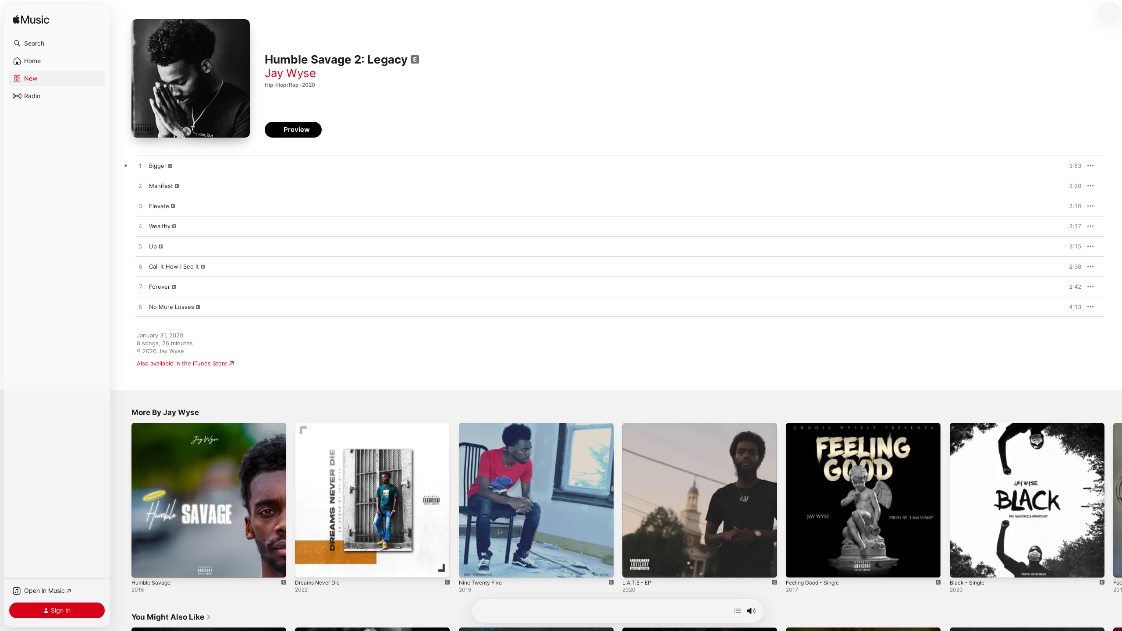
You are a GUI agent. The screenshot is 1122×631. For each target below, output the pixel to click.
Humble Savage (152, 426)
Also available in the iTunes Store (182, 363)
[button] (57, 43)
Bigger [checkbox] (158, 165)
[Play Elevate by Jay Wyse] (140, 206)
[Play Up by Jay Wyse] (140, 247)
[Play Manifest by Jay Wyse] (140, 186)
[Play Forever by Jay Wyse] (140, 287)
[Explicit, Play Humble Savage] (142, 566)
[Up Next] (737, 611)
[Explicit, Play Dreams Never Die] (305, 566)
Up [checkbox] (153, 246)
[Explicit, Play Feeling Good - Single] (796, 566)
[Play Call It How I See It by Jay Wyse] (140, 267)
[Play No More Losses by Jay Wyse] (140, 307)
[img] (31, 20)
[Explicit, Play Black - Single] (960, 566)
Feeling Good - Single (815, 426)
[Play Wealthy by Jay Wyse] (140, 226)
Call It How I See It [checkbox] (174, 266)
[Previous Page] (123, 500)
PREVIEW (1071, 165)
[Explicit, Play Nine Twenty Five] (469, 566)
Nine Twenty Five (483, 426)
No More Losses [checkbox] (171, 306)
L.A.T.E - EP (638, 426)
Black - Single (968, 426)
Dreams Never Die (319, 426)
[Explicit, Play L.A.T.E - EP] (633, 566)
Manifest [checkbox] (161, 185)
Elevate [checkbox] (159, 205)
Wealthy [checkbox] (159, 226)
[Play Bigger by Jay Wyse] (140, 166)
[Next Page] (1113, 500)
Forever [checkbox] (159, 286)
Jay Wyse (290, 73)
